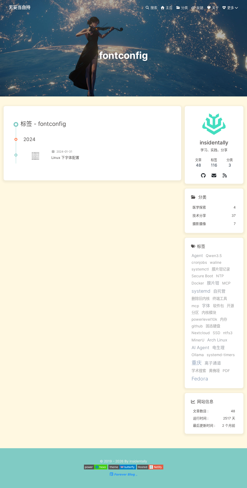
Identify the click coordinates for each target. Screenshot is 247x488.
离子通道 (213, 363)
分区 (195, 312)
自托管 (219, 291)
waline (215, 262)
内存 (223, 319)
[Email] (214, 175)
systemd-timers (221, 354)
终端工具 (220, 298)
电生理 (218, 347)
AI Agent (200, 347)
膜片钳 (213, 283)
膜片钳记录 (221, 269)
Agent (197, 255)
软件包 (218, 306)
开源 (230, 306)
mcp (195, 306)
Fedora (200, 379)
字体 (206, 305)
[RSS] (225, 175)
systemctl (200, 269)
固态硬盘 (213, 326)
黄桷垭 (214, 370)
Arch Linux (217, 340)
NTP (220, 276)
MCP (226, 283)
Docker (198, 283)
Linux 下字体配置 (65, 158)
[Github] (203, 175)
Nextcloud (201, 333)
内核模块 (209, 312)
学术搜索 (199, 370)
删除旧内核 (201, 298)
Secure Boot (202, 276)
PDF (226, 370)
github (197, 326)
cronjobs (199, 262)
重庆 (197, 363)
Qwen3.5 (214, 255)
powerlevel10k (204, 319)
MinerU (198, 340)
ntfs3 (228, 333)
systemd (201, 291)
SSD (216, 333)
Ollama (198, 354)
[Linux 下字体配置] (35, 155)
